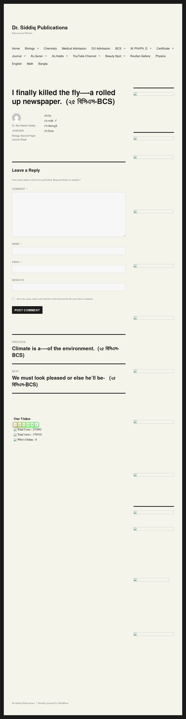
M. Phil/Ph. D (139, 48)
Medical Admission (74, 48)
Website (18, 280)
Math (30, 63)
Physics (160, 56)
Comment (20, 188)
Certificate (163, 48)
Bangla (43, 63)
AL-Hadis (58, 56)
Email (17, 262)
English (17, 63)
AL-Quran (37, 56)
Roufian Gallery (140, 56)
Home (16, 48)
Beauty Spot (113, 56)
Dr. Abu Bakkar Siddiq (23, 125)
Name (17, 243)
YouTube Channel (84, 56)
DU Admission (101, 48)
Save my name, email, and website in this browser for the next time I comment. (55, 298)
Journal (17, 56)
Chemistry (50, 48)
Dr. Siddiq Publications (40, 27)
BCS (118, 48)
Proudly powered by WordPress (53, 703)
